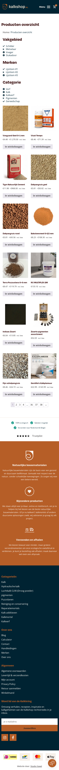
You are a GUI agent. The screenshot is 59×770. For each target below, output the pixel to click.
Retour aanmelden (11, 688)
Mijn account (8, 679)
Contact (5, 644)
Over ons (6, 657)
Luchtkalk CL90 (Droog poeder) (17, 590)
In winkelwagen (13, 146)
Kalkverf (5, 621)
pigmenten (7, 595)
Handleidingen (8, 648)
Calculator (6, 639)
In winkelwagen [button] (41, 293)
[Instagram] (4, 737)
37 (36, 404)
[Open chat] (52, 763)
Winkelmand (7, 692)
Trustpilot (37, 435)
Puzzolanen (7, 599)
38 (41, 404)
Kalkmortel (7, 617)
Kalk (3, 582)
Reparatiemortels (10, 608)
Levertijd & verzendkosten (14, 675)
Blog (3, 635)
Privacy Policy (8, 684)
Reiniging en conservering (14, 604)
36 (31, 404)
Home (6, 32)
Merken (5, 652)
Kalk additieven (9, 612)
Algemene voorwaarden (13, 671)
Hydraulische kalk (10, 586)
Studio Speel (36, 766)
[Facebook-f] (13, 737)
